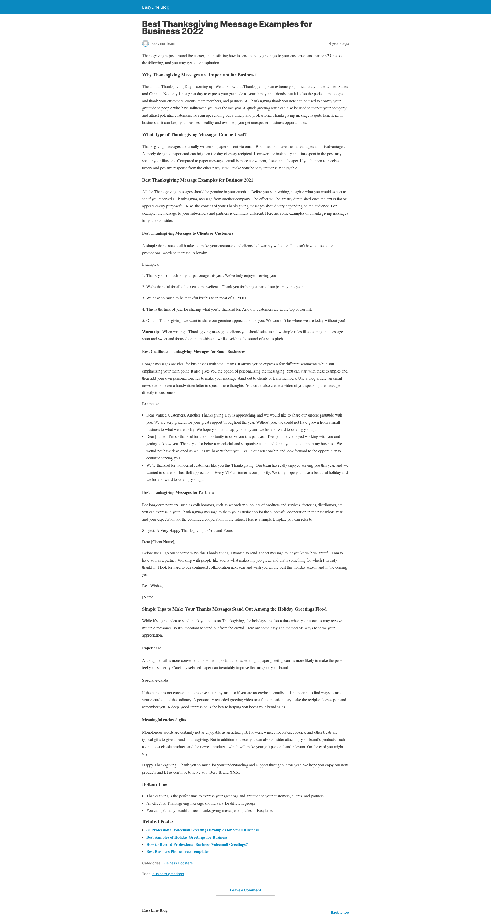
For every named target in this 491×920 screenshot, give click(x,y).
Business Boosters (177, 863)
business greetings (168, 874)
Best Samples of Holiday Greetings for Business (186, 837)
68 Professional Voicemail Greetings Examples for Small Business (202, 830)
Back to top (340, 912)
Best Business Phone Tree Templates (177, 851)
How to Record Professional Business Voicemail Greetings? (197, 844)
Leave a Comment (245, 890)
